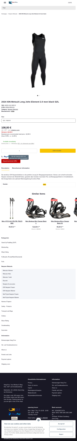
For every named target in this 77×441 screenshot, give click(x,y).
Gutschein (4, 330)
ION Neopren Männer (9, 291)
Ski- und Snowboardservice (9, 345)
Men (45, 184)
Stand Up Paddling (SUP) (8, 242)
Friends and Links (6, 354)
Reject (61, 434)
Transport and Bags (7, 311)
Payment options (6, 359)
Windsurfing (5, 247)
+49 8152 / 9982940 (42, 418)
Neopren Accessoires (9, 284)
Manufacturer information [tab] (21, 168)
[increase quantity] (35, 151)
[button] (57, 2)
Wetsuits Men (7, 274)
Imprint (30, 388)
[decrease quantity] (3, 151)
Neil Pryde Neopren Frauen (11, 294)
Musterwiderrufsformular (35, 395)
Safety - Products (6, 306)
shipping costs (15, 130)
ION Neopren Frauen (9, 287)
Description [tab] (5, 168)
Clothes (3, 316)
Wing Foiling (5, 252)
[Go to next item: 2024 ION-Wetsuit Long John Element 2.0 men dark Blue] (74, 14)
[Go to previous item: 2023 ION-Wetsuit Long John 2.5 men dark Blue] (70, 14)
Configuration (61, 429)
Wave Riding (5, 321)
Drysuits (5, 280)
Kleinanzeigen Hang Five (8, 340)
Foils (2, 261)
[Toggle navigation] (5, 2)
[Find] (74, 8)
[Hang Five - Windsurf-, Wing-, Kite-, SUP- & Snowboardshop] (13, 3)
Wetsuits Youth (7, 277)
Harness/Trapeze (6, 301)
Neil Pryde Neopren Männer (11, 297)
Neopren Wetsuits (13, 109)
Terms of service (32, 385)
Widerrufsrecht (32, 393)
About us (4, 350)
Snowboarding (5, 325)
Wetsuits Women (8, 270)
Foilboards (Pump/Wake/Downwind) (12, 257)
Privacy (30, 383)
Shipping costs (5, 364)
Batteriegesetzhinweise (35, 390)
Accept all (61, 424)
